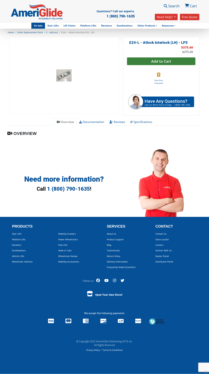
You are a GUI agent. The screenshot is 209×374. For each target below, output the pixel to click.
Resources (168, 25)
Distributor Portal (164, 261)
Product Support (115, 239)
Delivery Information (117, 261)
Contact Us (160, 233)
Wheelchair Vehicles (22, 261)
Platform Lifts (88, 25)
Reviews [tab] (119, 122)
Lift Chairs (69, 25)
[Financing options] (156, 321)
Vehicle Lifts (18, 256)
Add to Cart (161, 61)
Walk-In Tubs (65, 250)
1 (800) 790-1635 (68, 189)
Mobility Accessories (68, 261)
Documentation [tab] (93, 122)
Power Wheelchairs (68, 239)
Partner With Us (163, 250)
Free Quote (189, 17)
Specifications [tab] (142, 122)
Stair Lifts (53, 25)
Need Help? (165, 17)
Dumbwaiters (124, 25)
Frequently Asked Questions (121, 267)
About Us (111, 233)
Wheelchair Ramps (68, 256)
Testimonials (113, 250)
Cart (193, 5)
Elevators (106, 25)
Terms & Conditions (113, 350)
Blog (109, 245)
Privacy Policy (93, 350)
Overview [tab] (67, 122)
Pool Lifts (62, 245)
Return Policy (113, 256)
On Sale (38, 25)
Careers (159, 245)
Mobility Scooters (67, 233)
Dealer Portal (162, 256)
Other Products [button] (146, 25)
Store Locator (162, 239)
